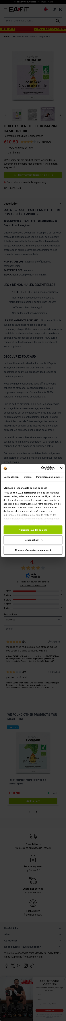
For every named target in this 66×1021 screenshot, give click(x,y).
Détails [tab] (27, 476)
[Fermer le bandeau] (61, 468)
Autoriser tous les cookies (33, 529)
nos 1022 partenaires (24, 492)
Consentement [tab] (11, 476)
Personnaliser (31, 540)
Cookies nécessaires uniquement (33, 550)
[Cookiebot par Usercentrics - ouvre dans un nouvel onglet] (41, 468)
